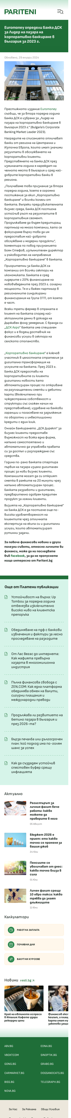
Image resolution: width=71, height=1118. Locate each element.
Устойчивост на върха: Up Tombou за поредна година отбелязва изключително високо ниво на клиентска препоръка (33, 606)
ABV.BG (8, 1046)
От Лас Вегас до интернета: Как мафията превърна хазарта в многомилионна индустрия (35, 660)
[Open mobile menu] (61, 12)
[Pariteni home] (20, 11)
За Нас (13, 1109)
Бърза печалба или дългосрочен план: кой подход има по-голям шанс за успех (37, 743)
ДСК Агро (12, 327)
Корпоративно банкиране (25, 353)
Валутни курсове (28, 959)
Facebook (18, 556)
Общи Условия (50, 1109)
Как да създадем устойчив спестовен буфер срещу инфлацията (33, 767)
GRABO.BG (47, 1064)
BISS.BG (9, 1082)
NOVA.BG (9, 1091)
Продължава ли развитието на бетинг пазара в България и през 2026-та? (37, 719)
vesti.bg (26, 980)
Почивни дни (26, 944)
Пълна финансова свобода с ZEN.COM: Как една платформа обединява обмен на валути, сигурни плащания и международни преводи (36, 691)
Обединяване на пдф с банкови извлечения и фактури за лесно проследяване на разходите (37, 634)
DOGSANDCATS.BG (52, 1073)
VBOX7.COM (11, 1055)
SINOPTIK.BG (49, 1055)
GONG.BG (10, 1064)
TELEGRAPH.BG (50, 1082)
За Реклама (29, 1109)
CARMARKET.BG (14, 1073)
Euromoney (48, 109)
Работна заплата (28, 929)
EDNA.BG (46, 1046)
